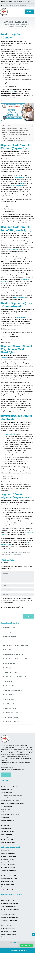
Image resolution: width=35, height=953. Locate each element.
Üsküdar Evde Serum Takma (8, 890)
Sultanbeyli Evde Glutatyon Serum (10, 926)
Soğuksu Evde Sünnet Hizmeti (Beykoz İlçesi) (15, 128)
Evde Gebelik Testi (8, 695)
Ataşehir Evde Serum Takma (8, 856)
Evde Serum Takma (6, 850)
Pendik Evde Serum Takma (8, 873)
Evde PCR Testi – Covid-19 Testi (12, 690)
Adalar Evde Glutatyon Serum (9, 901)
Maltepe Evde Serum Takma (8, 870)
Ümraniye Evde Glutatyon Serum (9, 934)
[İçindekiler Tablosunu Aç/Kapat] (30, 126)
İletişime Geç (6, 774)
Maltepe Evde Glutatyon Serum (9, 917)
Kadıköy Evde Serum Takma (8, 864)
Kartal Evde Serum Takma (8, 867)
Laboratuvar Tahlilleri (10, 641)
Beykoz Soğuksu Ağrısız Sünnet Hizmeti (13, 132)
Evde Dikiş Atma (8, 668)
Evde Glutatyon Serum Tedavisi (12, 632)
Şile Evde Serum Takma (7, 881)
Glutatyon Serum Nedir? (7, 898)
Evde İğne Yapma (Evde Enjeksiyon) (14, 654)
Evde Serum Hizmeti (9, 627)
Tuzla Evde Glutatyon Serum (8, 931)
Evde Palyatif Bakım (9, 708)
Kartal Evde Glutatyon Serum (8, 914)
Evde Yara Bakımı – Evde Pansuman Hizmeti (16, 659)
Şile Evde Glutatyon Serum (8, 928)
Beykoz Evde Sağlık (5, 552)
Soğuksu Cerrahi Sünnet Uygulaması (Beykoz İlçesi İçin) (16, 135)
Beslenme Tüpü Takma (10, 650)
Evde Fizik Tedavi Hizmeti (11, 722)
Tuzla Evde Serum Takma (7, 884)
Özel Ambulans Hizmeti (10, 672)
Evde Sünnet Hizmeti (20, 177)
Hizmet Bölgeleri (15, 552)
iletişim (12, 91)
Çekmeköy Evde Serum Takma (9, 862)
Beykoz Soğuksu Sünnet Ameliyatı (12, 138)
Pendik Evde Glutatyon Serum (9, 920)
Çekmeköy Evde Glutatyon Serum (10, 909)
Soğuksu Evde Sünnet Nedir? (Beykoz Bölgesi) (15, 130)
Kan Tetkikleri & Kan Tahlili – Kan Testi (15, 645)
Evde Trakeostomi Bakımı (11, 717)
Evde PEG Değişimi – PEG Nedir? (13, 713)
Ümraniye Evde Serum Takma (8, 887)
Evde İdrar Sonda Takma (10, 686)
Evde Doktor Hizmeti (9, 636)
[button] (26, 945)
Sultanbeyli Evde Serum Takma (9, 878)
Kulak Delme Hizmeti (9, 663)
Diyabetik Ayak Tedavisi (10, 704)
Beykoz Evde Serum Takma (8, 859)
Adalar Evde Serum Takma (8, 853)
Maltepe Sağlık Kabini (19, 942)
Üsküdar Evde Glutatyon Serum (9, 937)
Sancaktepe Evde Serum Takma (9, 876)
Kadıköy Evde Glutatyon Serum (9, 912)
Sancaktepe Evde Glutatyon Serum (10, 923)
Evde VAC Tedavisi (8, 699)
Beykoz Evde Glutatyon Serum (9, 906)
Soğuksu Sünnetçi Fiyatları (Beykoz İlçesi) (14, 140)
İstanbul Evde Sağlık (24, 552)
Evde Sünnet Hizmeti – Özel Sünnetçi (14, 677)
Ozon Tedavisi (7, 681)
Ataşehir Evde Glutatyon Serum (9, 903)
